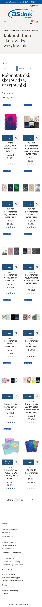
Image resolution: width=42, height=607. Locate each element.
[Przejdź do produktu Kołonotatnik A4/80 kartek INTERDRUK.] (10, 251)
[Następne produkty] (27, 500)
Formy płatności (8, 558)
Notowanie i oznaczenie (30, 30)
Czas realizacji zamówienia (12, 564)
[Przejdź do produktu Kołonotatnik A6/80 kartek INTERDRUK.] (10, 380)
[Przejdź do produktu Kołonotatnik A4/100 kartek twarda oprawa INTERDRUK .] (31, 122)
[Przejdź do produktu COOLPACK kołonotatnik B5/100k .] (10, 122)
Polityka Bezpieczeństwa (12, 581)
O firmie (5, 594)
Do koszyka (7, 138)
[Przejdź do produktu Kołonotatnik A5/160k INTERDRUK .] (10, 317)
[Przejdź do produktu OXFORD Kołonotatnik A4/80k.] (31, 446)
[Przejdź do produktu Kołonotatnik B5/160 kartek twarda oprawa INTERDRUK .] (31, 380)
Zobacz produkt (7, 462)
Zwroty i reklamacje (10, 529)
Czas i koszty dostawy (11, 561)
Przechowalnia (8, 548)
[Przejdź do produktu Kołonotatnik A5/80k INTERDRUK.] (31, 317)
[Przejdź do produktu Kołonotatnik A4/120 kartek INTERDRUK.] (10, 188)
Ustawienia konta (9, 545)
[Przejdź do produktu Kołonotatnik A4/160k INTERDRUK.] (31, 188)
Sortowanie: (7, 93)
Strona (10, 500)
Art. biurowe (14, 30)
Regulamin (6, 532)
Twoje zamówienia (9, 542)
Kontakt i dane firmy (10, 590)
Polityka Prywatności (10, 574)
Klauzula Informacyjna (11, 577)
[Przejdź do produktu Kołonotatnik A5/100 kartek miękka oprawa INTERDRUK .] (31, 251)
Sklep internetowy (18, 604)
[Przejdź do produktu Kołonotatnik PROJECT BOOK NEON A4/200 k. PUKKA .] (10, 446)
